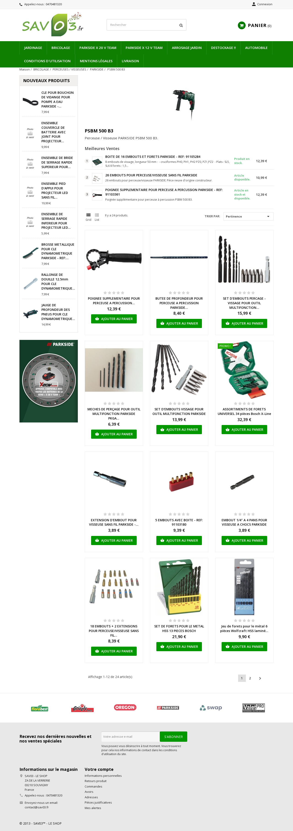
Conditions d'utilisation (47, 61)
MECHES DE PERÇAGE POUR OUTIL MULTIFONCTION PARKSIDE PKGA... (113, 413)
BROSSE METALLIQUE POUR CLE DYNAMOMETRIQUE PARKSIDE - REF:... (57, 251)
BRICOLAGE (61, 47)
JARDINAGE (33, 47)
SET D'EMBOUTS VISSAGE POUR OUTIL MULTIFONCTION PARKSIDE (179, 411)
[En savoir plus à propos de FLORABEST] (39, 708)
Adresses (91, 797)
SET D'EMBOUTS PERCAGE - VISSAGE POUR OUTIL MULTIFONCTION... (244, 303)
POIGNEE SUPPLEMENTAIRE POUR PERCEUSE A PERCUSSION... (114, 300)
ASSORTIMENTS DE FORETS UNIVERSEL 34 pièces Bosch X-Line (244, 411)
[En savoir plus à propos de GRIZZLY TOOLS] (82, 708)
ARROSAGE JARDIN (187, 47)
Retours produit (95, 781)
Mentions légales (96, 61)
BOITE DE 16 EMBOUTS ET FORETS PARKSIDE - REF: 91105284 (152, 156)
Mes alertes (93, 808)
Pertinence (248, 216)
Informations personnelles (103, 776)
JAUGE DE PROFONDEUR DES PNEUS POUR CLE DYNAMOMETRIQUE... (58, 312)
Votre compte (99, 769)
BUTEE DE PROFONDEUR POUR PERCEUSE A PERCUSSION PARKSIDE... (179, 303)
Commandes (93, 786)
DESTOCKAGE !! (223, 47)
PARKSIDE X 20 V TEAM (97, 47)
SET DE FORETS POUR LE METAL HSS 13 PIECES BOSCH (179, 628)
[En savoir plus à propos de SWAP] (211, 708)
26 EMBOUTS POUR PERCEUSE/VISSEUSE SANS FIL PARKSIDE (151, 175)
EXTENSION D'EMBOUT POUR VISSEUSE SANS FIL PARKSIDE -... (113, 522)
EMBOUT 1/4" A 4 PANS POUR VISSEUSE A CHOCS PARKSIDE (244, 522)
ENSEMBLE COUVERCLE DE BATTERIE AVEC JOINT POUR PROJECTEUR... (53, 132)
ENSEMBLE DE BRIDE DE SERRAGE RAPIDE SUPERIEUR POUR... (57, 162)
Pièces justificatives (98, 802)
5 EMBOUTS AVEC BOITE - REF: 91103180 (179, 522)
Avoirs (89, 792)
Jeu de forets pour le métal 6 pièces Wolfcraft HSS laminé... (244, 628)
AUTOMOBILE (256, 47)
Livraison (130, 61)
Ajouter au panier (114, 319)
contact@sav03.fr (37, 807)
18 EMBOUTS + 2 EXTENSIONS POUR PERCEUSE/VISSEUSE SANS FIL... (114, 630)
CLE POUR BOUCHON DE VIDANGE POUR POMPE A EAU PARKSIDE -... (57, 99)
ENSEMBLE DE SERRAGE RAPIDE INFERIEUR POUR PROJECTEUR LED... (56, 221)
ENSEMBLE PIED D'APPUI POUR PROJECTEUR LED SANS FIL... (54, 190)
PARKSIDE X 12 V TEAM (144, 47)
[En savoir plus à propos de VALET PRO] (253, 708)
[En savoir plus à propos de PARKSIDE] (168, 708)
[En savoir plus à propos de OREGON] (125, 708)
